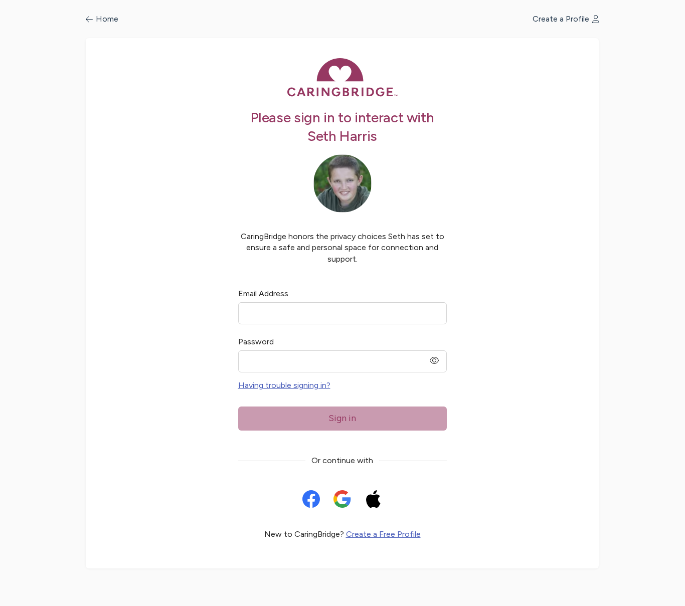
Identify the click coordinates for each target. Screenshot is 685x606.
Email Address (263, 293)
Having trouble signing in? (284, 385)
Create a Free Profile (383, 534)
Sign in (342, 418)
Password (256, 341)
